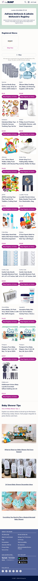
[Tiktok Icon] (6, 571)
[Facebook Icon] (3, 571)
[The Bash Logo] (11, 557)
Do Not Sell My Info (22, 534)
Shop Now (10, 48)
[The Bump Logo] (9, 2)
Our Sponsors (21, 544)
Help (3, 539)
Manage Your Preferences (24, 537)
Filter (20, 55)
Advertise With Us (6, 544)
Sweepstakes (5, 542)
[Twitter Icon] (20, 571)
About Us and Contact (7, 537)
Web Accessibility (22, 542)
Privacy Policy (5, 547)
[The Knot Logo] (4, 557)
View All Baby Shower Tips (10, 408)
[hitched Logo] (3, 560)
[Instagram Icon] (10, 571)
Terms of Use (5, 549)
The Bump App (5, 534)
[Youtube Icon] (17, 571)
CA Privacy (20, 539)
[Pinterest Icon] (13, 571)
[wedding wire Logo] (10, 560)
